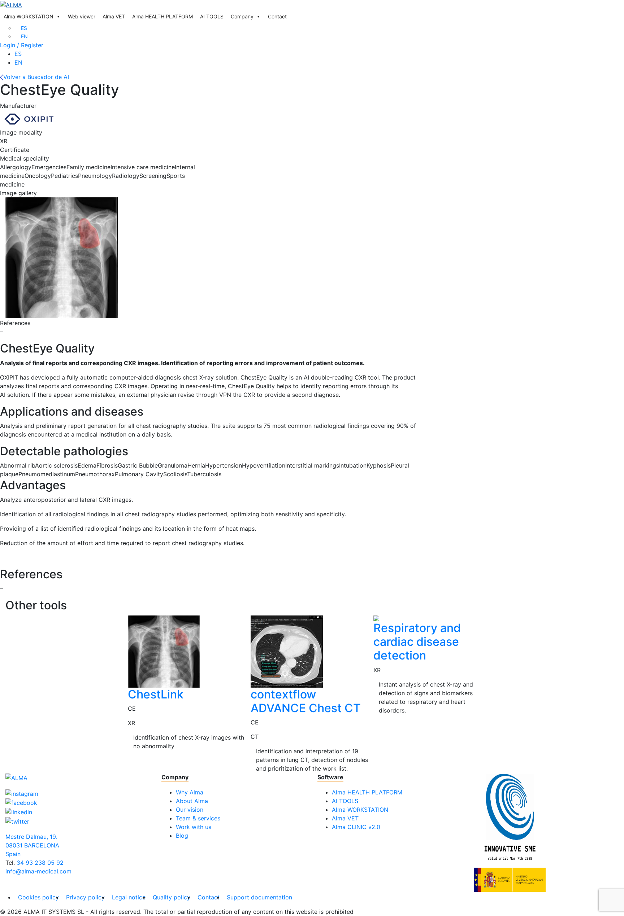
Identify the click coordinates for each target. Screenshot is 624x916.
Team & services (198, 818)
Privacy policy (85, 897)
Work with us (193, 826)
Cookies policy (38, 897)
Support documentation (259, 897)
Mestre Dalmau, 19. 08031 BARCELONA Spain (32, 845)
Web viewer (81, 16)
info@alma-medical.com (38, 871)
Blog (182, 835)
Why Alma (189, 792)
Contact (277, 16)
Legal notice (129, 897)
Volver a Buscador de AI (36, 76)
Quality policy (171, 897)
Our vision (189, 809)
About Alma (192, 801)
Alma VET (114, 16)
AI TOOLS (212, 16)
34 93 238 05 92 (40, 862)
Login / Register (21, 45)
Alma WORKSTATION (28, 16)
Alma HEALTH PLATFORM (162, 16)
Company (242, 16)
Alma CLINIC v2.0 (356, 826)
